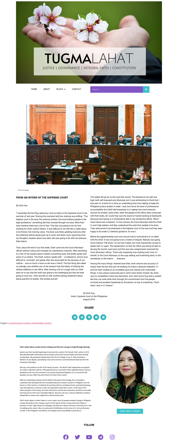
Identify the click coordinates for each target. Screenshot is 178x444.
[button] (75, 317)
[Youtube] (89, 437)
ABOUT (46, 89)
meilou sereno (45, 323)
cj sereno (12, 323)
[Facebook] (65, 437)
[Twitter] (77, 437)
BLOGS (59, 89)
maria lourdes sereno (27, 323)
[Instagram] (112, 437)
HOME (34, 89)
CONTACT (76, 89)
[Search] (146, 89)
